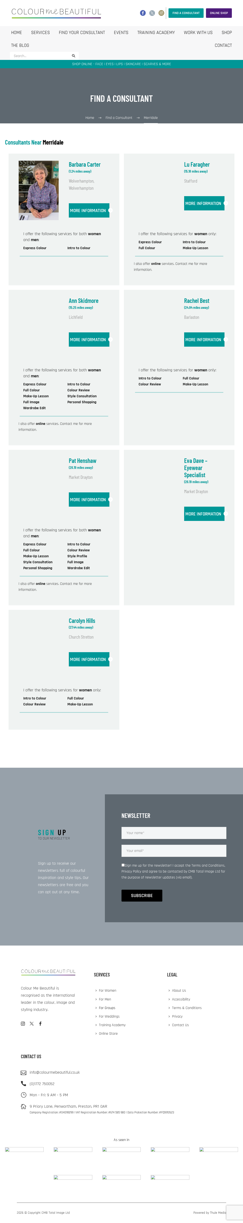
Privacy (177, 1016)
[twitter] (32, 1024)
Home (16, 32)
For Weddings (109, 1016)
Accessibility (181, 999)
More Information (88, 211)
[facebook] (40, 1024)
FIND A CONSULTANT (186, 13)
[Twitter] (152, 13)
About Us (179, 990)
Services (40, 32)
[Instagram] (161, 13)
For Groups (107, 1007)
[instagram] (23, 1024)
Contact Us (180, 1025)
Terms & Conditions (187, 1007)
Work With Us (198, 32)
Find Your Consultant (82, 32)
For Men (105, 999)
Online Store (108, 1033)
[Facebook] (143, 13)
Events (121, 32)
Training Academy (156, 32)
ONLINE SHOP (219, 13)
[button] (73, 56)
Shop (227, 32)
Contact (223, 45)
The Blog (20, 45)
